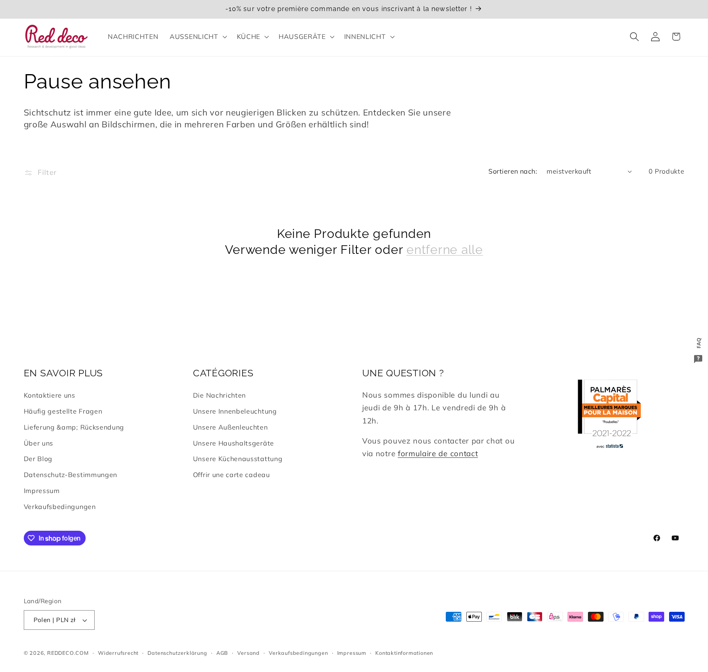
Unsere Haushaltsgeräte (233, 443)
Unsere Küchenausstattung (238, 459)
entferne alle (444, 249)
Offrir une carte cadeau (231, 475)
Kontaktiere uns (49, 395)
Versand (248, 652)
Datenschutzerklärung (177, 652)
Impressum (42, 490)
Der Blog (38, 459)
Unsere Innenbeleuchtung (235, 411)
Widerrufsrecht (118, 652)
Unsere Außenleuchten (230, 427)
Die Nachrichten (219, 395)
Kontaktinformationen (404, 652)
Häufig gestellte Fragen (63, 411)
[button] (197, 36)
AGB (222, 652)
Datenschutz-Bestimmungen (71, 475)
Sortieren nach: (512, 171)
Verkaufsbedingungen (60, 506)
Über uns (39, 443)
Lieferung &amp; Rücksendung (74, 427)
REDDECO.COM (68, 652)
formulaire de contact (438, 453)
